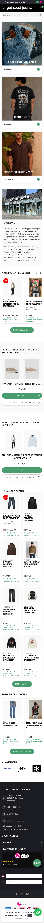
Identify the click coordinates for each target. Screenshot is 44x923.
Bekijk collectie (20, 330)
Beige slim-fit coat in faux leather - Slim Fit (32, 564)
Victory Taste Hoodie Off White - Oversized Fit (32, 657)
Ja (29, 915)
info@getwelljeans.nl (15, 821)
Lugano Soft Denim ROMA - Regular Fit (11, 517)
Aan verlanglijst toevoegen (20, 402)
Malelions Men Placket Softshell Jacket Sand (11, 304)
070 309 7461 (12, 814)
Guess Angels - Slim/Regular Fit (10, 724)
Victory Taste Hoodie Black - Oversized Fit (9, 657)
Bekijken (20, 395)
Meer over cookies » (22, 918)
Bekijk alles (20, 684)
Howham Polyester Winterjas (28, 518)
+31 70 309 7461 (13, 807)
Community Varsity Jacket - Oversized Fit (30, 610)
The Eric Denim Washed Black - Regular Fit (9, 611)
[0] (41, 8)
